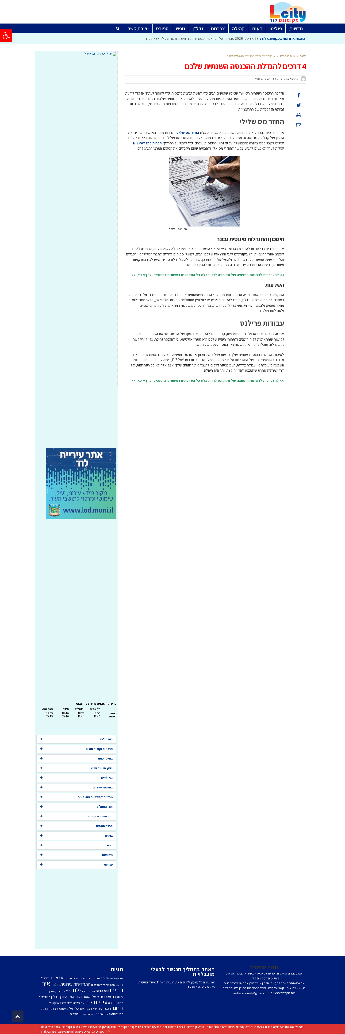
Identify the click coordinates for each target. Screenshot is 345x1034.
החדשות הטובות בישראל (147, 1027)
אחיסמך (96, 978)
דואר (109, 845)
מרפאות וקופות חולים (99, 748)
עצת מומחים (287, 56)
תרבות (74, 1014)
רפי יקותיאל (116, 1014)
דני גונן (119, 985)
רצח (106, 1014)
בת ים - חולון (117, 1027)
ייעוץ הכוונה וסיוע (102, 768)
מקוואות (107, 854)
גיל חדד (68, 978)
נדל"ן (42, 1031)
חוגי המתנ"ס (105, 806)
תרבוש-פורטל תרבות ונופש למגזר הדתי (266, 1027)
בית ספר (86, 978)
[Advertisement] (76, 252)
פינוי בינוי (61, 1003)
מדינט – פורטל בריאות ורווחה (179, 1027)
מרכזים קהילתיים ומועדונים (95, 797)
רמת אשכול (47, 1009)
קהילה (52, 1003)
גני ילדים (107, 777)
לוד (75, 990)
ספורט (112, 1002)
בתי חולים (106, 739)
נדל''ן (54, 996)
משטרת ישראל (101, 996)
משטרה (117, 996)
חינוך (56, 984)
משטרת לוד (84, 996)
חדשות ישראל (65, 1031)
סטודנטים (44, 997)
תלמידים (83, 1014)
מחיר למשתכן (56, 991)
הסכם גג (95, 984)
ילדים (92, 991)
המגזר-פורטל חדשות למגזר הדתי (224, 1027)
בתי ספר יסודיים (103, 787)
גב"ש (106, 1027)
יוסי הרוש (102, 991)
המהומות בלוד (107, 984)
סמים (120, 1003)
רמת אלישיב (60, 1008)
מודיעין (200, 1027)
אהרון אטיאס (116, 978)
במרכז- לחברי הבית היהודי (54, 1027)
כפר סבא (51, 1031)
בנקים (109, 835)
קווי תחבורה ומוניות (100, 816)
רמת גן (129, 1027)
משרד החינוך (67, 997)
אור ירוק (105, 978)
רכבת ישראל (83, 1008)
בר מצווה (77, 978)
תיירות (91, 1014)
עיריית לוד (96, 1002)
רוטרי (95, 1008)
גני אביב (56, 977)
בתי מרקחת (105, 758)
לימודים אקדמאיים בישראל (89, 1031)
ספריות (108, 864)
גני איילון (44, 978)
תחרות (99, 1014)
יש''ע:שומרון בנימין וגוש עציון (86, 1027)
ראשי (303, 56)
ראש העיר (104, 1008)
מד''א (67, 991)
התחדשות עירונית (75, 984)
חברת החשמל (104, 825)
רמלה (71, 1008)
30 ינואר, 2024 (265, 79)
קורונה (117, 1008)
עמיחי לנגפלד (75, 1003)
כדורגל (84, 991)
